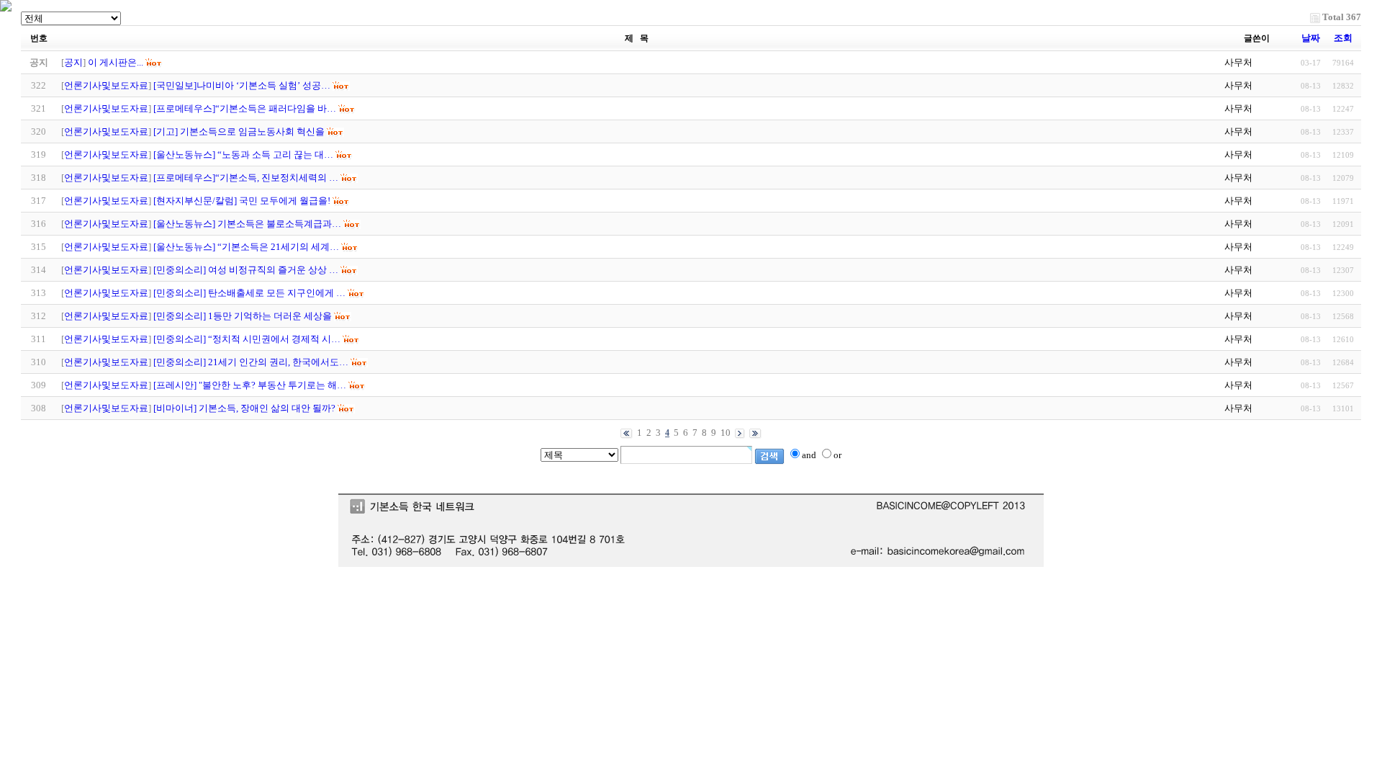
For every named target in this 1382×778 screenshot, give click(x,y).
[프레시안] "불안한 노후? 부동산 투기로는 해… (249, 385)
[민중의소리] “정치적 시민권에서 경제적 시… (246, 339)
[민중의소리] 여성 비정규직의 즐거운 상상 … (245, 269)
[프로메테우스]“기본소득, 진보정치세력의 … (245, 177)
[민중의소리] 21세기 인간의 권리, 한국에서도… (250, 362)
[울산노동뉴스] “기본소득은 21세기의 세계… (246, 246)
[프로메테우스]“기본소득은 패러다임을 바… (244, 108)
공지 (73, 62)
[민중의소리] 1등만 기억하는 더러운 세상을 (242, 315)
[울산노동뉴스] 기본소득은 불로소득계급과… (247, 223)
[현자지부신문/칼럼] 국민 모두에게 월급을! (241, 200)
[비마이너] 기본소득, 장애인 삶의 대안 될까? (244, 408)
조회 (1343, 37)
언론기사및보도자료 (106, 85)
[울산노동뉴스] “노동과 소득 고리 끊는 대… (243, 154)
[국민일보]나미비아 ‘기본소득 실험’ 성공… (241, 85)
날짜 (1310, 37)
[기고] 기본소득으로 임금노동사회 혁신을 (239, 131)
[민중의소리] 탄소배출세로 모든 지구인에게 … (249, 292)
